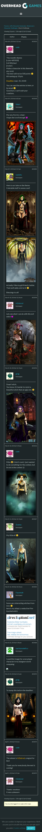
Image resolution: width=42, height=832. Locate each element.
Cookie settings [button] (19, 828)
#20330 (34, 41)
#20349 (34, 98)
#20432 (34, 587)
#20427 (34, 519)
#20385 (34, 169)
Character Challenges (11, 28)
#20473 (34, 742)
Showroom (30, 26)
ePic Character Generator (18, 26)
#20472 (34, 674)
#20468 (34, 642)
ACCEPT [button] (31, 828)
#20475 (34, 773)
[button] (21, 13)
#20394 (34, 297)
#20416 (34, 446)
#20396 (34, 368)
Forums (6, 26)
